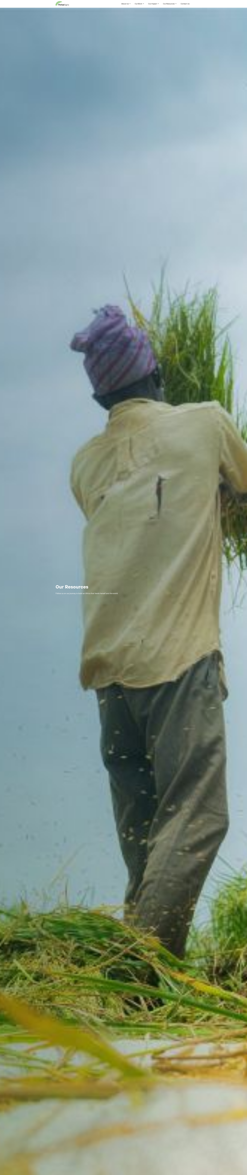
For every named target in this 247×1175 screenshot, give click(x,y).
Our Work (138, 4)
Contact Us (185, 4)
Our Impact (152, 4)
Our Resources (169, 4)
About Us (125, 4)
